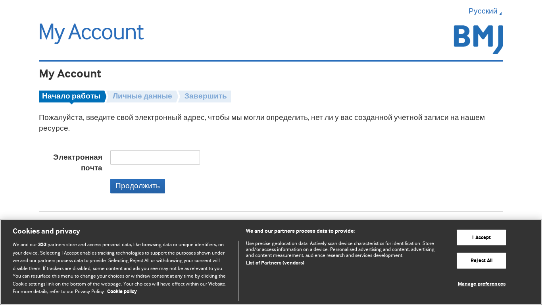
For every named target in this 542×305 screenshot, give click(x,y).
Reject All (481, 261)
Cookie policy (122, 292)
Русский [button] (483, 11)
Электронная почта (77, 163)
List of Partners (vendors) (275, 263)
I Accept (481, 237)
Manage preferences (481, 284)
